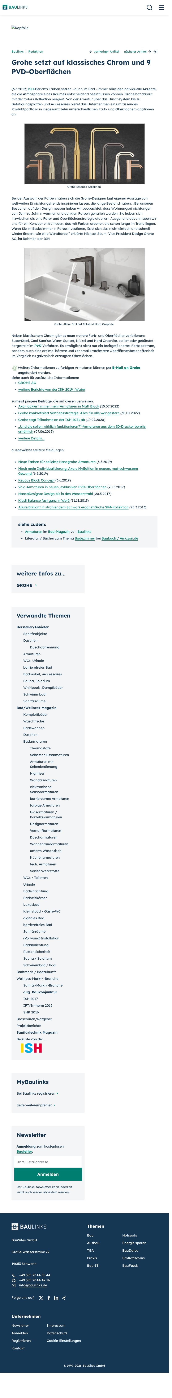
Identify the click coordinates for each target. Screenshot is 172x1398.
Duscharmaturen (43, 837)
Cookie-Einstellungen (64, 1340)
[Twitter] (42, 1297)
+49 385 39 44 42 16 (34, 1280)
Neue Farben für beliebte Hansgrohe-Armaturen (57, 462)
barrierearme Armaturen (49, 798)
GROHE (25, 585)
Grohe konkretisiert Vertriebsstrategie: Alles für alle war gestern (69, 413)
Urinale (29, 884)
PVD (37, 346)
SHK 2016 (31, 1012)
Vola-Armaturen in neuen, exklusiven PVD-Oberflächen (62, 487)
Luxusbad (31, 904)
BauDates (130, 1250)
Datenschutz (57, 1333)
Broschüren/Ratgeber (34, 1019)
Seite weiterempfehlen (34, 1105)
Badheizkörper (35, 898)
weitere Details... (31, 438)
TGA (90, 1250)
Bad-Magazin (59, 531)
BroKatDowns (133, 1258)
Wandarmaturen (43, 780)
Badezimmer (85, 538)
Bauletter (24, 1151)
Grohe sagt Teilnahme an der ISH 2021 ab (51, 420)
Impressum (56, 1325)
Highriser (37, 773)
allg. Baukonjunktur (40, 992)
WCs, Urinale (33, 661)
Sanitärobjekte (35, 634)
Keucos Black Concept (36, 480)
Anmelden (20, 1333)
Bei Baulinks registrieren (36, 1093)
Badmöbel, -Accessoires (42, 674)
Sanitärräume (34, 701)
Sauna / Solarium (37, 958)
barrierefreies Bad (37, 667)
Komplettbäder (35, 714)
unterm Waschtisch (45, 851)
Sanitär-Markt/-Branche (43, 985)
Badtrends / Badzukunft (36, 972)
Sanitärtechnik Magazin (37, 1032)
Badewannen (34, 728)
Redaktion (35, 51)
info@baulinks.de (33, 1285)
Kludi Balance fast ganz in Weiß (44, 500)
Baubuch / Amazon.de (120, 538)
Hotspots (129, 1235)
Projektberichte (29, 1026)
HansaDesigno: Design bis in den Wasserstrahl (55, 494)
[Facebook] (50, 1297)
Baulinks (18, 51)
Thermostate (40, 748)
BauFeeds (130, 1265)
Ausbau (93, 1243)
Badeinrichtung (35, 891)
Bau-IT (92, 1265)
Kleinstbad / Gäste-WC (42, 911)
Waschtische (33, 721)
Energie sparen (134, 1243)
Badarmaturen (35, 741)
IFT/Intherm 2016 (37, 1005)
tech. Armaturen (43, 864)
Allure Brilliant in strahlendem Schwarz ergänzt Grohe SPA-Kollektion (73, 507)
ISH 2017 (30, 999)
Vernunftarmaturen (45, 830)
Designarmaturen (44, 824)
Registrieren (21, 1340)
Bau (90, 1235)
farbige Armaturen (45, 805)
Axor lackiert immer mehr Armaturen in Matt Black (58, 406)
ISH (30, 89)
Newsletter (20, 1325)
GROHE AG (27, 383)
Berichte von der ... (31, 1039)
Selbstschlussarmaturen (49, 755)
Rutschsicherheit (36, 952)
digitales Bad (33, 918)
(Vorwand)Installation (41, 938)
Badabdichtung (35, 945)
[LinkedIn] (57, 1297)
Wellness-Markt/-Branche (37, 978)
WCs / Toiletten (35, 878)
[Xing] (65, 1297)
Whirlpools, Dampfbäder (43, 687)
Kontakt (18, 1348)
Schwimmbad (34, 694)
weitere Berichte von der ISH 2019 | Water (51, 389)
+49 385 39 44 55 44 (34, 1275)
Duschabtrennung (44, 647)
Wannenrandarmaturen (49, 844)
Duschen (30, 640)
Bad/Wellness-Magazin (36, 708)
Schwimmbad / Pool (39, 965)
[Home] (47, 1229)
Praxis (92, 1258)
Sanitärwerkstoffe (44, 871)
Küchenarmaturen (45, 857)
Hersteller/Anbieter (33, 627)
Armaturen (33, 531)
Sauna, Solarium (36, 681)
